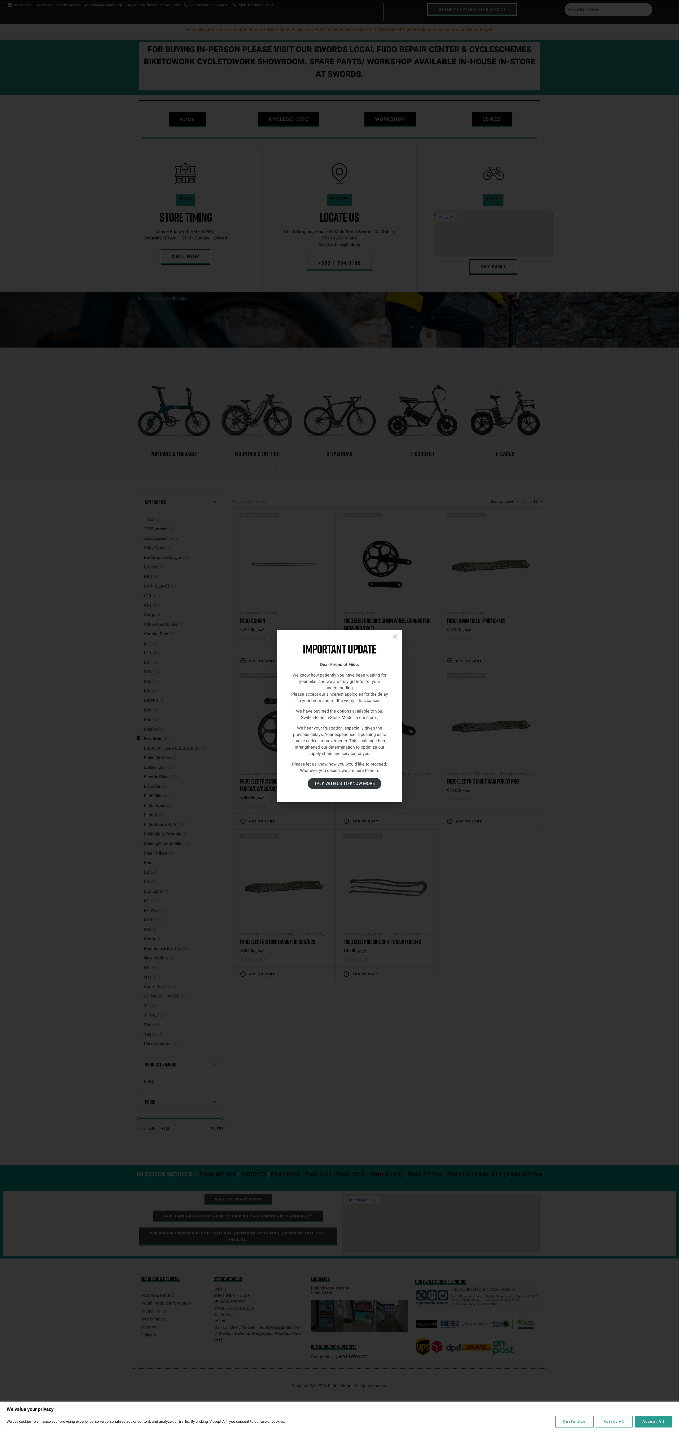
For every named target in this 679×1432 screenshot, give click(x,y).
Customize (574, 1421)
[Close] (395, 636)
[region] (339, 1417)
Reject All (614, 1421)
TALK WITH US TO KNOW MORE (344, 783)
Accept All (653, 1421)
